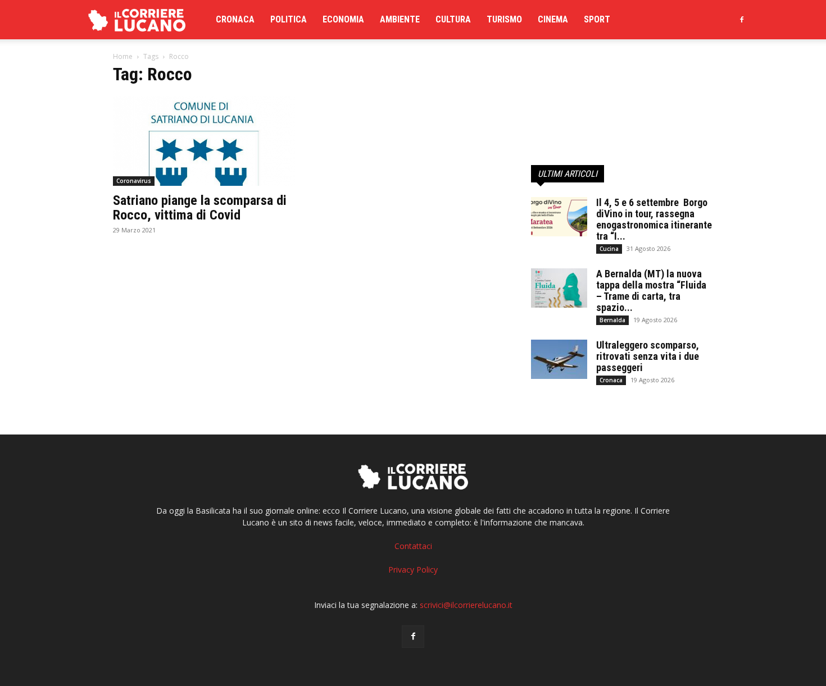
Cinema (553, 19)
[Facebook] (741, 19)
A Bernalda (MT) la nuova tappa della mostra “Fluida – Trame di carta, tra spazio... (651, 290)
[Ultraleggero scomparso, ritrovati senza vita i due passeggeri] (559, 359)
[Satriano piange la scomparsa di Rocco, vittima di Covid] (204, 141)
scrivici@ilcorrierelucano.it (466, 605)
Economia (343, 19)
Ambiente (400, 19)
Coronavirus (133, 181)
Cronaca (235, 19)
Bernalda (612, 320)
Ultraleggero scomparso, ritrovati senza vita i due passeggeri (647, 356)
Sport (597, 19)
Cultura (453, 19)
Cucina (609, 249)
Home (123, 56)
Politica (288, 19)
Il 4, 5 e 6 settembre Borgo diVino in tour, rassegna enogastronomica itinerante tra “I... (654, 219)
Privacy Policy (413, 569)
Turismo (504, 19)
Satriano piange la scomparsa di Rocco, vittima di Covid (200, 208)
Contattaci (413, 546)
